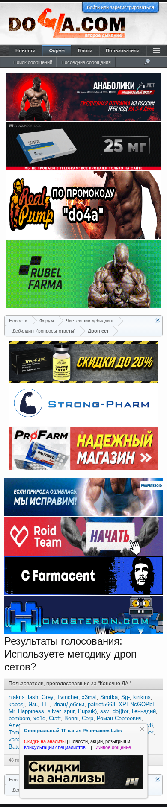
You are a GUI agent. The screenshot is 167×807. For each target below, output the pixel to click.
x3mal (89, 697)
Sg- (125, 697)
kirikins (142, 697)
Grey (48, 697)
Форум (57, 50)
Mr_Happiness (26, 711)
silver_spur (61, 711)
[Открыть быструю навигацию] (157, 320)
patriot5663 (101, 704)
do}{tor (120, 711)
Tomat (16, 732)
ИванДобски (68, 704)
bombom (19, 718)
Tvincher (67, 697)
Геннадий (144, 711)
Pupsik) (87, 711)
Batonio (18, 746)
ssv (104, 711)
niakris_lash (23, 697)
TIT (45, 704)
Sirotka (109, 697)
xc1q (39, 718)
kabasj (17, 704)
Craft (55, 718)
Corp (87, 718)
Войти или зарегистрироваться (120, 7)
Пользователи (123, 50)
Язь (33, 704)
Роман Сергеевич (119, 718)
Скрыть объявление (142, 729)
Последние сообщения (86, 62)
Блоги (85, 50)
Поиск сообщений (32, 62)
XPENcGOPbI (136, 704)
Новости (25, 50)
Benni (71, 718)
